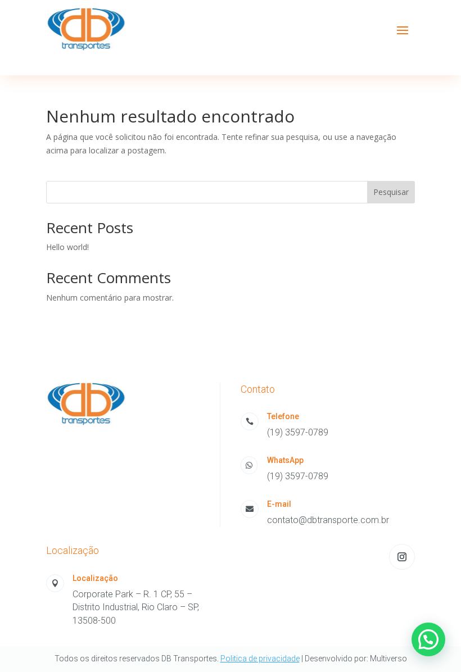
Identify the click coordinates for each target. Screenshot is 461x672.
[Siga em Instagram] (402, 557)
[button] (428, 639)
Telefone (283, 416)
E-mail (279, 504)
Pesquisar (391, 192)
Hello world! (67, 247)
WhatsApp (285, 460)
